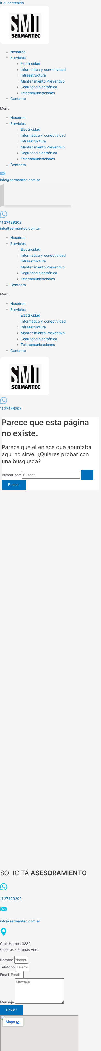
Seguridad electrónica (39, 87)
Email (5, 975)
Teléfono (8, 967)
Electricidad (30, 63)
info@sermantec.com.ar (20, 180)
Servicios (18, 57)
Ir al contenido (12, 3)
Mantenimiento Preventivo (43, 81)
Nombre (7, 960)
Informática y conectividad (43, 69)
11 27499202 (10, 222)
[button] (50, 108)
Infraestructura (33, 75)
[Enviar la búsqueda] (87, 475)
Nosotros (17, 52)
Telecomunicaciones (38, 93)
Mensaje (7, 1002)
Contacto (18, 99)
